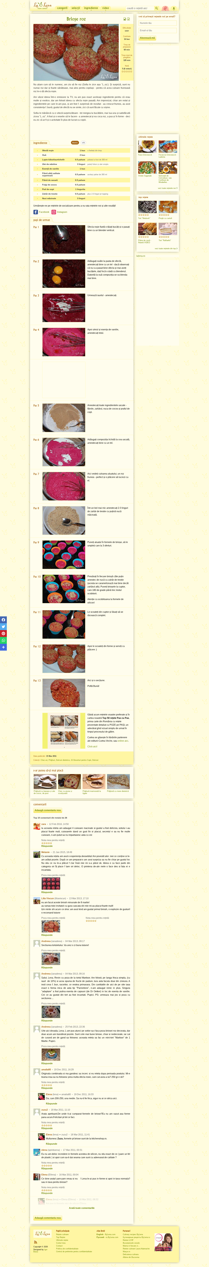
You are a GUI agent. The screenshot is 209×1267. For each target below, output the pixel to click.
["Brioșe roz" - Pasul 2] (64, 273)
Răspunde (47, 846)
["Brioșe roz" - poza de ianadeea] (51, 959)
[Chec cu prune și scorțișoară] (69, 781)
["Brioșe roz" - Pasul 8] (64, 520)
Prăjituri (52, 760)
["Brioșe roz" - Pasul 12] (64, 658)
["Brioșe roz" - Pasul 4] (64, 342)
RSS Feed (35, 1242)
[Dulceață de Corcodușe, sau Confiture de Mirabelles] (168, 167)
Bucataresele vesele (131, 1243)
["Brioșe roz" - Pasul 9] (64, 555)
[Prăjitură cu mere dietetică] (118, 781)
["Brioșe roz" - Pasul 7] (64, 486)
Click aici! (92, 746)
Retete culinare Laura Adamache (136, 1249)
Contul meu (61, 1243)
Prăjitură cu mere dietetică (118, 791)
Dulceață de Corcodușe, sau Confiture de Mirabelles (165, 179)
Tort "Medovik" (144, 218)
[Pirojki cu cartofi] (168, 207)
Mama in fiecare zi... (131, 1246)
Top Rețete (60, 1237)
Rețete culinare (62, 1234)
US (83, 142)
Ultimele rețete (62, 1240)
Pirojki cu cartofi (165, 218)
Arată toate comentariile (82, 1208)
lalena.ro (140, 256)
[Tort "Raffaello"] (168, 229)
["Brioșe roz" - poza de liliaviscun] (51, 926)
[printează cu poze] (124, 19)
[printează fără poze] (128, 19)
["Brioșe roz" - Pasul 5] (64, 418)
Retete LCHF (128, 1240)
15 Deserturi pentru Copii (81, 760)
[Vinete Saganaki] (147, 167)
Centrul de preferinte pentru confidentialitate (74, 1251)
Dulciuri (95, 760)
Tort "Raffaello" (165, 240)
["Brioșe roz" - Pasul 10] (64, 589)
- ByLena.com (106, 1234)
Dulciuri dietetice (63, 760)
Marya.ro (126, 1251)
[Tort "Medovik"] (147, 207)
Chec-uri (44, 760)
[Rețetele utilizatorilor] (165, 8)
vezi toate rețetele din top (165, 248)
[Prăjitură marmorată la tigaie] (94, 781)
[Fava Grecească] (147, 146)
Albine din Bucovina (131, 1257)
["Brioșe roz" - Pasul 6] (64, 452)
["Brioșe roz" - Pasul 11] (64, 624)
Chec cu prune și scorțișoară (65, 792)
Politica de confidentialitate (67, 1249)
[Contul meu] (173, 8)
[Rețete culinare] (42, 1234)
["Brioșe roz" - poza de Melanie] (51, 883)
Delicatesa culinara (130, 1254)
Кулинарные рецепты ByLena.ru (136, 1237)
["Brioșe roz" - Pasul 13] (64, 693)
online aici (123, 741)
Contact (59, 1246)
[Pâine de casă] (147, 229)
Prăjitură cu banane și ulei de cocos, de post (44, 792)
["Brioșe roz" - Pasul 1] (64, 239)
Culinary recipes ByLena (133, 1234)
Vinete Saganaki (145, 176)
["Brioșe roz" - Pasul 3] (64, 308)
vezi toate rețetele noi (167, 188)
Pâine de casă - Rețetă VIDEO (144, 241)
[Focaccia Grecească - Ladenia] (168, 146)
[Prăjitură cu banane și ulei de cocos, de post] (45, 781)
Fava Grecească (145, 155)
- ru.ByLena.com (107, 1237)
